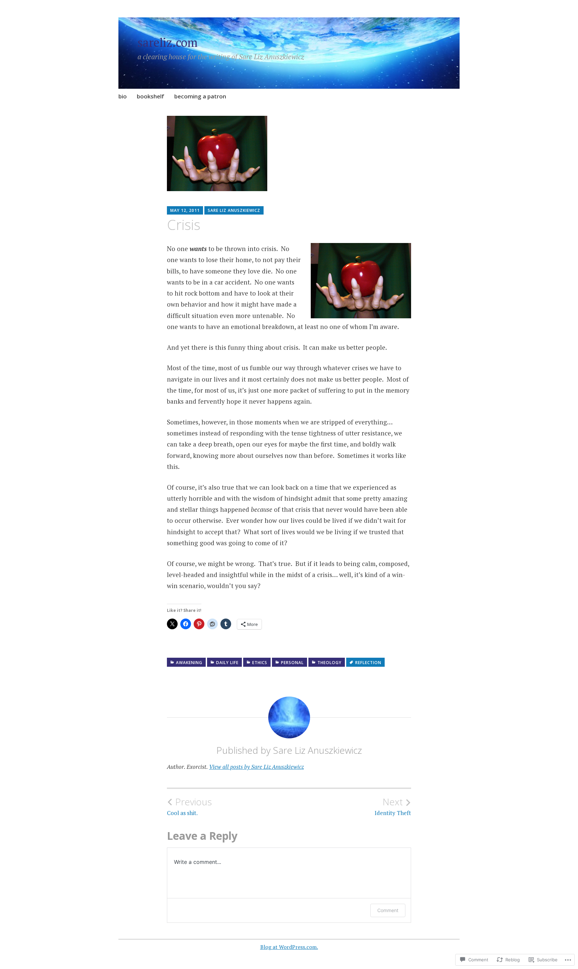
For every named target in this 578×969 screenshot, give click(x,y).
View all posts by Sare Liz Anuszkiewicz (256, 767)
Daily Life (227, 662)
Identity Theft (393, 806)
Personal (292, 662)
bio (122, 96)
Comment (387, 910)
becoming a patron (200, 96)
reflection (368, 662)
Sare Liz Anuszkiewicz (234, 210)
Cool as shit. (189, 806)
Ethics (259, 662)
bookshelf (150, 96)
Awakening (189, 662)
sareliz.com (167, 42)
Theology (329, 662)
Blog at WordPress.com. (289, 947)
